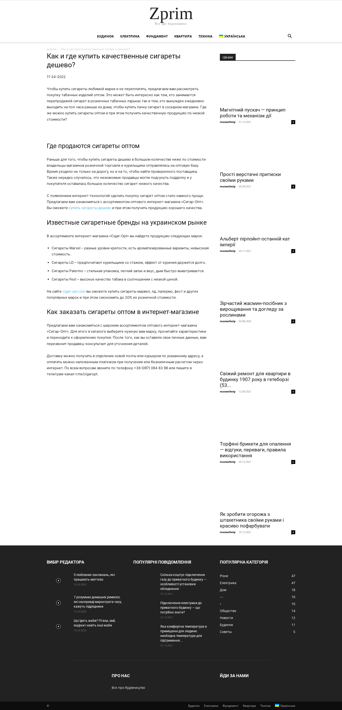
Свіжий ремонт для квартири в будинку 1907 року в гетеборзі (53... (255, 379)
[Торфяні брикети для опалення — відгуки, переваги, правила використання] (257, 419)
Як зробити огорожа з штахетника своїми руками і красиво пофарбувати (252, 520)
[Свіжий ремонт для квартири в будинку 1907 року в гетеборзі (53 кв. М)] (257, 349)
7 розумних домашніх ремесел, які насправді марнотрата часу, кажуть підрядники (98, 601)
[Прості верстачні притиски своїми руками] (257, 150)
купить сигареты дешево (90, 208)
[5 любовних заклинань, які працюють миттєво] (58, 580)
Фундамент (157, 36)
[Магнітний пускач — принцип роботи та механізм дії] (257, 85)
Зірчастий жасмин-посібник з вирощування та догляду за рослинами (253, 309)
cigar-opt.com (74, 291)
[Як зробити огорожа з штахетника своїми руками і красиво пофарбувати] (257, 489)
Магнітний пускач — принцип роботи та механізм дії (252, 112)
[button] (289, 36)
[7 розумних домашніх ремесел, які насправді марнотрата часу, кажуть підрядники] (58, 603)
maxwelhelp (227, 122)
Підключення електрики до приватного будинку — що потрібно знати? (181, 607)
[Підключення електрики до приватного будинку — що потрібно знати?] (145, 609)
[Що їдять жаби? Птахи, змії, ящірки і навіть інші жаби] (58, 626)
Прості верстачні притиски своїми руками (250, 177)
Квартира (183, 36)
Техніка (205, 36)
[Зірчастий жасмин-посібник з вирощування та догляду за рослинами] (257, 279)
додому (52, 49)
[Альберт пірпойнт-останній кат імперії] (257, 214)
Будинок (105, 36)
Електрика (130, 36)
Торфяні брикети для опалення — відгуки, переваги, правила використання (255, 449)
